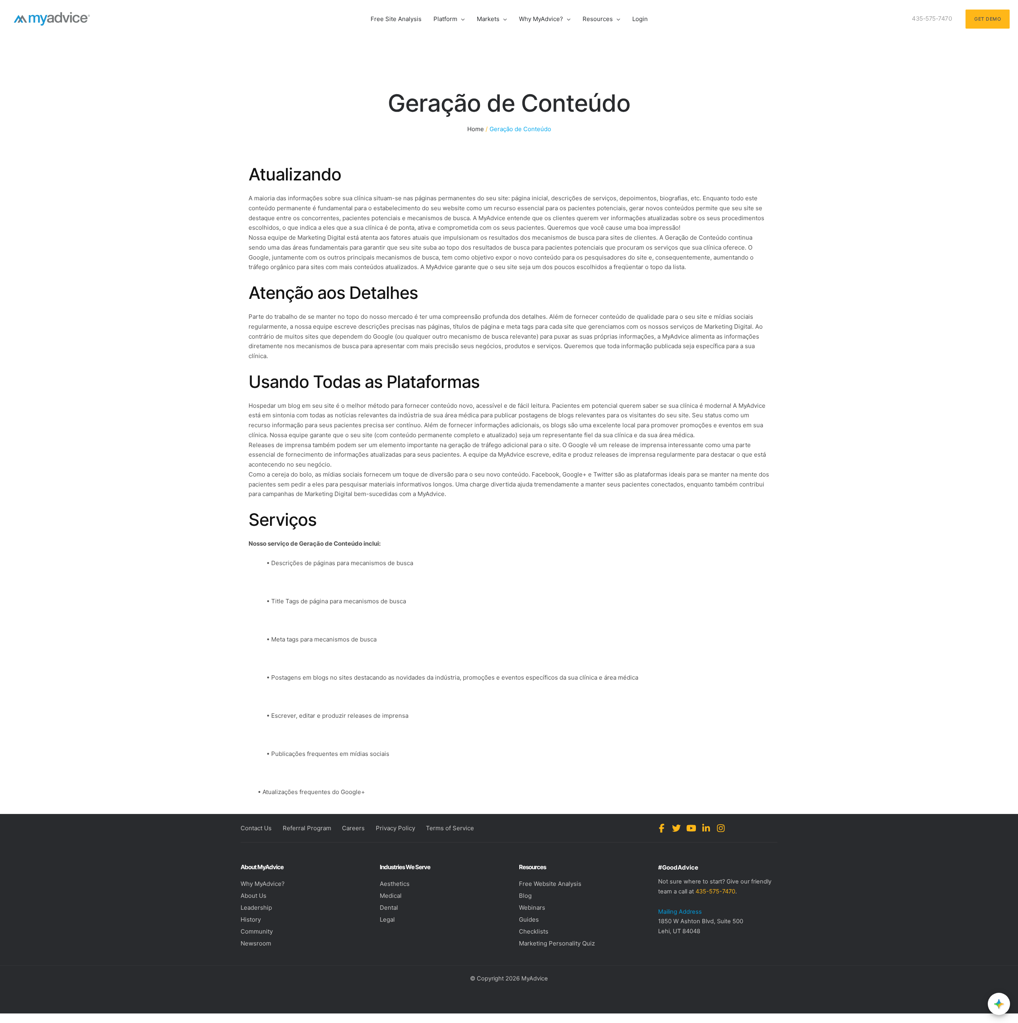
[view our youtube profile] (691, 828)
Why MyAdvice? (263, 883)
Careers (353, 828)
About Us (253, 895)
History (251, 919)
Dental (389, 907)
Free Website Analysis (550, 883)
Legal (387, 919)
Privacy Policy (395, 828)
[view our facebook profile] (661, 828)
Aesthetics (395, 883)
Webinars (532, 907)
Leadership (256, 907)
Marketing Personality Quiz (557, 943)
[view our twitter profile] (676, 828)
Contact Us (256, 828)
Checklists (533, 931)
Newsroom (256, 943)
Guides (529, 919)
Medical (391, 895)
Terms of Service (450, 828)
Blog (525, 895)
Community (257, 931)
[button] (461, 19)
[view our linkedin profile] (706, 828)
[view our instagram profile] (720, 828)
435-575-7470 (715, 891)
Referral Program (307, 828)
